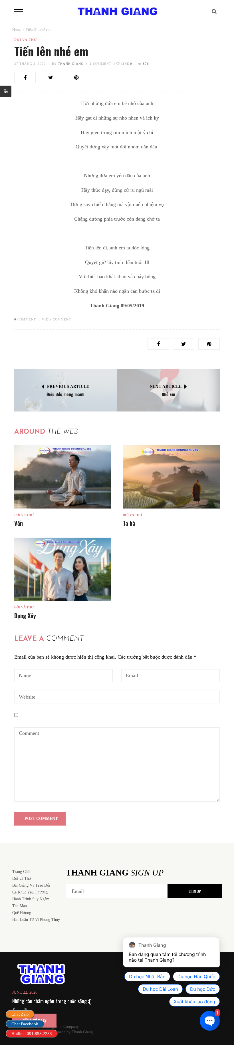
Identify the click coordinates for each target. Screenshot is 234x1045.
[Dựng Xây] (62, 569)
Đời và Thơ (25, 39)
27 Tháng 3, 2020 (30, 63)
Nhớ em (168, 394)
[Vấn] (62, 477)
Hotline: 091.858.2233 (31, 1033)
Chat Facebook (24, 1024)
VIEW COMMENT (56, 319)
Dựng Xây (25, 615)
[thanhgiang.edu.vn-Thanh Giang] (117, 11)
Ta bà (129, 523)
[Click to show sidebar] (5, 91)
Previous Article (68, 386)
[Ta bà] (171, 477)
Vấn (18, 523)
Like (126, 63)
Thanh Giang (71, 63)
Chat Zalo (20, 1014)
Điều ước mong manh (65, 394)
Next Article (165, 386)
